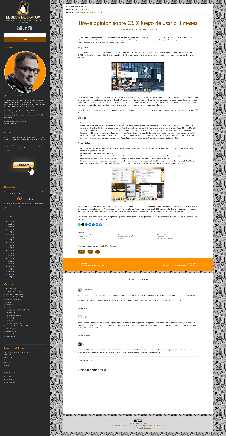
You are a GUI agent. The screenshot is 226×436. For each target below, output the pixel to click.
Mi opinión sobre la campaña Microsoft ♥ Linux (180, 266)
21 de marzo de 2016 (150, 29)
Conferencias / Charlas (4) (14, 291)
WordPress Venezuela (27, 102)
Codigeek (7, 377)
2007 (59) (11, 271)
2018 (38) (11, 242)
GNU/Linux (7, 354)
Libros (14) (9, 320)
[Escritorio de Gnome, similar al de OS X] (137, 91)
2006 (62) (11, 274)
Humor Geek (8, 357)
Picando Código (9, 382)
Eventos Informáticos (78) (14, 299)
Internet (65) (10, 318)
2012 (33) (11, 258)
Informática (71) (11, 312)
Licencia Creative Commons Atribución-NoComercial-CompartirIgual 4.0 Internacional (138, 425)
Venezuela (14, 102)
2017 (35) (11, 245)
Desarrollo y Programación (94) (15, 294)
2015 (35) (11, 250)
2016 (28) (11, 248)
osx (90, 251)
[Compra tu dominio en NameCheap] (25, 199)
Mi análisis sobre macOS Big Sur (126, 235)
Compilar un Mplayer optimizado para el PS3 (88, 12)
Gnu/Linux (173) (11, 304)
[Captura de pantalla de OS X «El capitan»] (137, 200)
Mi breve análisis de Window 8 (165, 235)
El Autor (6, 365)
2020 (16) (11, 237)
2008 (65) (11, 269)
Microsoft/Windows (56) (13, 323)
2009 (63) (11, 266)
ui (97, 251)
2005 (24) (11, 277)
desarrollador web (12, 100)
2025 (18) (11, 224)
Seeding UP (18, 206)
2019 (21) (11, 240)
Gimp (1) (8, 302)
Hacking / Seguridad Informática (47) (17, 310)
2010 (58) (11, 263)
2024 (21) (11, 226)
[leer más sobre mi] (25, 72)
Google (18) (9, 307)
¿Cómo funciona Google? (82, 9)
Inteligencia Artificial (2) (13, 315)
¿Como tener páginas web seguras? (91, 266)
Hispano (7, 102)
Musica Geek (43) (11, 328)
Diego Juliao (87, 290)
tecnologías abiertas (145, 428)
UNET (32, 111)
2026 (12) (11, 221)
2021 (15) (11, 234)
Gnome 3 (97, 53)
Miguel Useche (134, 29)
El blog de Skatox (23, 17)
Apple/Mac (104, 246)
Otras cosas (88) (11, 331)
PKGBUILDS (28, 104)
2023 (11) (11, 229)
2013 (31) (11, 256)
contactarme (13, 121)
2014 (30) (11, 253)
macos (82, 251)
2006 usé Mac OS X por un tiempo (151, 37)
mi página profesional (10, 123)
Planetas (113, 246)
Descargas (7, 362)
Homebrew (169, 161)
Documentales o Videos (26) (14, 297)
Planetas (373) (10, 334)
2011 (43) (11, 261)
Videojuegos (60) (11, 336)
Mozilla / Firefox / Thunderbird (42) (17, 326)
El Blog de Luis (8, 379)
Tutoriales (7, 360)
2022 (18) (11, 232)
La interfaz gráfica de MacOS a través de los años (91, 235)
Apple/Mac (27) (11, 289)
